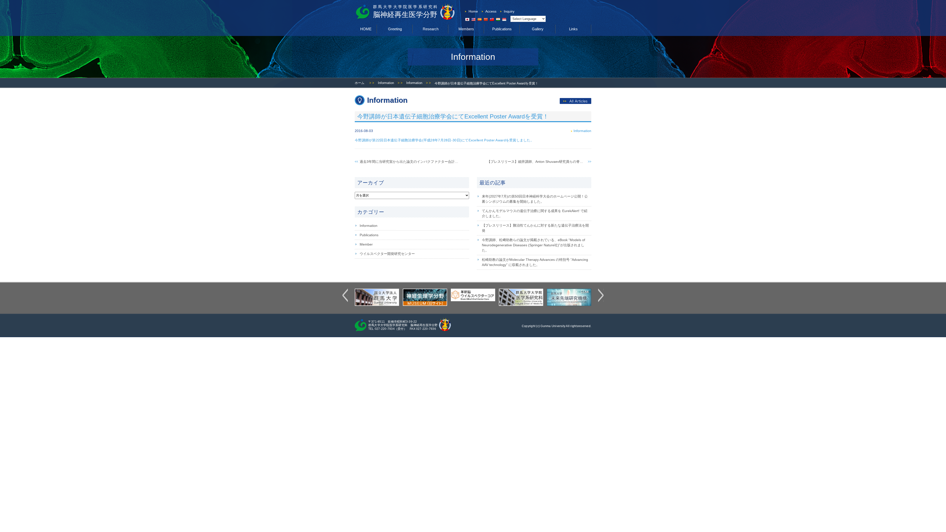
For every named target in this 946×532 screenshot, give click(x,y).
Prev (345, 295)
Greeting (395, 29)
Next (601, 295)
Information (386, 83)
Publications (502, 29)
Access (490, 11)
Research (431, 29)
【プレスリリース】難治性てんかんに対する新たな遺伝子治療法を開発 (535, 228)
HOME (366, 29)
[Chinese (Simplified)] (485, 19)
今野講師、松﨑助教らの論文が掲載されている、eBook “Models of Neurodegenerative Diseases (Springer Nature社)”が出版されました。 (533, 245)
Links (573, 29)
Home (473, 11)
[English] (473, 19)
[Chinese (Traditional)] (492, 19)
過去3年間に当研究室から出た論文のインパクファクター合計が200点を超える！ (422, 162)
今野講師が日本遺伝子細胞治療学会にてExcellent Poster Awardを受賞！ (453, 116)
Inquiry (509, 11)
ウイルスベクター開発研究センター (387, 254)
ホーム (359, 83)
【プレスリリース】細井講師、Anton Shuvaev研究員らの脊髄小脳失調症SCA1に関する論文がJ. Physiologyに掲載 (575, 162)
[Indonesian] (504, 19)
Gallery (537, 29)
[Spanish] (479, 19)
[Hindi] (498, 19)
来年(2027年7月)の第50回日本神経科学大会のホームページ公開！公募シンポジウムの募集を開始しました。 (535, 198)
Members (466, 29)
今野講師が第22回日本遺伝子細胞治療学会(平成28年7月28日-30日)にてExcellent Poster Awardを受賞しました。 (444, 140)
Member (366, 244)
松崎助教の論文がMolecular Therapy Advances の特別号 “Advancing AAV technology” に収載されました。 (535, 262)
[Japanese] (467, 19)
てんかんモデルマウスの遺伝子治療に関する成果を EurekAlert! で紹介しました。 (534, 213)
